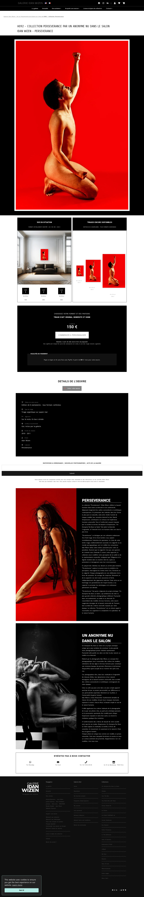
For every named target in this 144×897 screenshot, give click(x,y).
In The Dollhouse (106, 834)
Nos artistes (56, 8)
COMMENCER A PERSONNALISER (72, 335)
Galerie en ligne (36, 16)
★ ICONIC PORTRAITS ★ (108, 815)
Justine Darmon (50, 801)
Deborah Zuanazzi (51, 808)
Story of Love (105, 863)
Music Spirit (105, 878)
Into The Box (105, 796)
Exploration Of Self (107, 844)
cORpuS (104, 849)
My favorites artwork (79, 796)
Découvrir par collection (52, 817)
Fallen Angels (105, 873)
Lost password (78, 810)
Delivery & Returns (79, 815)
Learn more (17, 885)
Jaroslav (48, 804)
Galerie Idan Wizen (30, 3)
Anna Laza (55, 804)
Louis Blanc (60, 799)
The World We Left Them (109, 801)
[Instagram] (103, 3)
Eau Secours (105, 825)
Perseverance (44, 30)
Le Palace (104, 810)
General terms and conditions (82, 820)
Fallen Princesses (106, 830)
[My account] (115, 3)
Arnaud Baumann (50, 799)
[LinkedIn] (109, 3)
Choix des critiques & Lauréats (54, 821)
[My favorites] (119, 3)
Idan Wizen (59, 806)
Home (75, 786)
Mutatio (104, 859)
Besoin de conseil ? (51, 842)
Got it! (21, 890)
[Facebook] (99, 3)
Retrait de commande (80, 825)
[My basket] (124, 3)
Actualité (45, 8)
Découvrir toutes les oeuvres (54, 828)
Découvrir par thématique (53, 819)
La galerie (35, 8)
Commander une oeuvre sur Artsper (56, 826)
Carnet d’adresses (107, 820)
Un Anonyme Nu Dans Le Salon (89, 26)
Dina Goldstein (60, 801)
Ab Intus (104, 854)
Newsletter (77, 791)
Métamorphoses (106, 868)
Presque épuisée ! (51, 824)
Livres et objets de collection (92, 8)
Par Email (58, 765)
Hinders (104, 791)
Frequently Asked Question (81, 801)
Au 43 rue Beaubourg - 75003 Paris (114, 765)
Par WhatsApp (30, 765)
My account (77, 805)
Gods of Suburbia (106, 839)
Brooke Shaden (50, 806)
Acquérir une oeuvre (71, 8)
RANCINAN (62, 804)
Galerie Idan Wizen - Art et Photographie (16, 16)
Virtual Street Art (106, 805)
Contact (108, 8)
